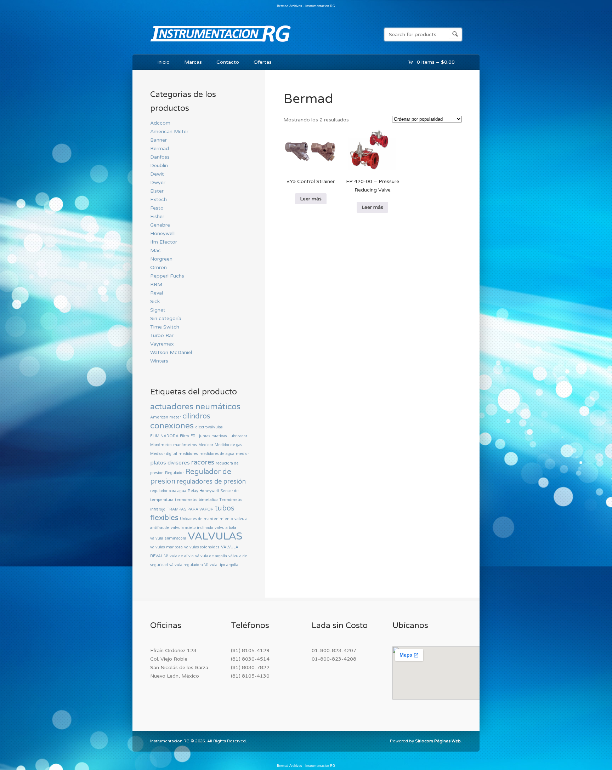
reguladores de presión (211, 481)
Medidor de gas (228, 445)
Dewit (157, 174)
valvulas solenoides (202, 547)
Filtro (184, 436)
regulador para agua (168, 491)
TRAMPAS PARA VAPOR (190, 509)
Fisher (157, 216)
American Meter (169, 132)
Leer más (311, 199)
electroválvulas (209, 427)
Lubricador (237, 436)
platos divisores (170, 463)
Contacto (227, 62)
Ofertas (263, 62)
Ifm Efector (163, 242)
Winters (159, 361)
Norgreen (161, 259)
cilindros (196, 416)
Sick (155, 301)
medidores (188, 453)
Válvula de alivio (179, 556)
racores (202, 462)
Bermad (159, 149)
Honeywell (162, 233)
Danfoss (160, 157)
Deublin (159, 165)
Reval (156, 293)
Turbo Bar (162, 335)
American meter (165, 417)
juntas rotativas (213, 436)
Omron (158, 267)
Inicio (163, 62)
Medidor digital (163, 453)
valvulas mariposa (166, 547)
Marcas (193, 62)
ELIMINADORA (164, 436)
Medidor (205, 445)
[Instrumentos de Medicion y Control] (220, 43)
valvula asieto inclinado (192, 527)
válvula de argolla (211, 556)
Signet (157, 310)
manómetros (185, 445)
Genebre (160, 225)
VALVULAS (215, 536)
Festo (157, 208)
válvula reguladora (186, 565)
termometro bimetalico (196, 499)
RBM (156, 284)
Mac (155, 250)
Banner (158, 140)
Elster (157, 191)
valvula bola (225, 527)
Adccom (160, 123)
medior (242, 453)
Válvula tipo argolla (221, 565)
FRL (194, 436)
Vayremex (162, 344)
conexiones (172, 426)
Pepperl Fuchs (167, 276)
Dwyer (157, 182)
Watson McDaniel (171, 352)
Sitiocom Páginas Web (438, 741)
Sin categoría (165, 318)
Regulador (174, 472)
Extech (158, 199)
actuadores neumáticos (195, 407)
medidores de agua (216, 453)
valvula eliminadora (168, 538)
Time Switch (164, 327)
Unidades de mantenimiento (206, 519)
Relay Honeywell (203, 491)
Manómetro (161, 445)
